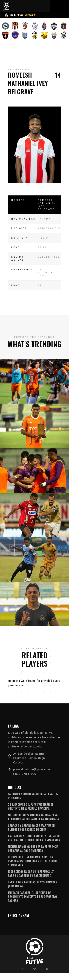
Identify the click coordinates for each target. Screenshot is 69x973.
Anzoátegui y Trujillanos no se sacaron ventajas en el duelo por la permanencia (34, 838)
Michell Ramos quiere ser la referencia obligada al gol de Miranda (33, 848)
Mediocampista (18, 69)
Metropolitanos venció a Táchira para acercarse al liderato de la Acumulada (33, 817)
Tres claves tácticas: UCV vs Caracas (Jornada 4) (32, 884)
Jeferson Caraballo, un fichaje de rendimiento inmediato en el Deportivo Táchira (32, 897)
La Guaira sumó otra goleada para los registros (33, 796)
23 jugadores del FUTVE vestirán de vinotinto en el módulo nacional (30, 806)
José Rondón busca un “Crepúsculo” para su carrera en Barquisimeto (31, 873)
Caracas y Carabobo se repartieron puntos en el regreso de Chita (31, 828)
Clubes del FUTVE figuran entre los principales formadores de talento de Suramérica (32, 861)
